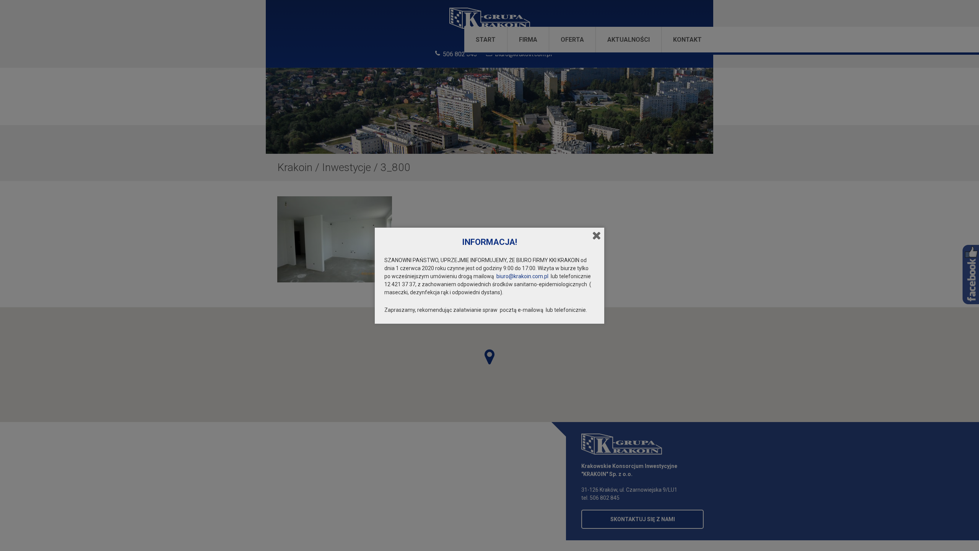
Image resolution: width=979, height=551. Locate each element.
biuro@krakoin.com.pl (522, 276)
